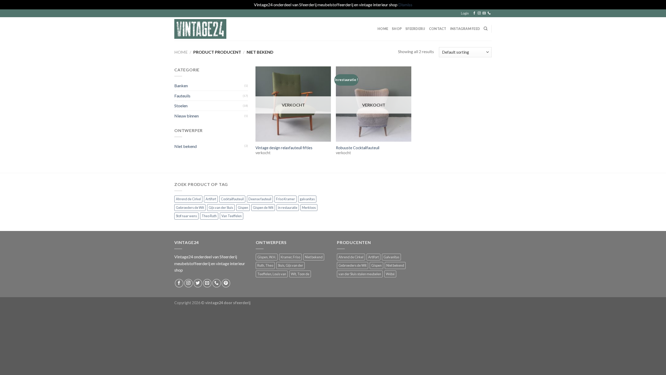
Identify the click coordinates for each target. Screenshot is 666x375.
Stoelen (181, 105)
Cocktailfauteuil (232, 199)
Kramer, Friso (290, 257)
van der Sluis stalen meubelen (359, 274)
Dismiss (405, 4)
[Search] (486, 29)
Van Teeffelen (231, 216)
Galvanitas (391, 257)
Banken (181, 85)
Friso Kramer (285, 199)
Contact (437, 29)
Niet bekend (185, 145)
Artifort (211, 199)
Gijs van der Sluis (221, 207)
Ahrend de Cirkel (188, 199)
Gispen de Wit (263, 207)
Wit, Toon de (300, 274)
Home (382, 29)
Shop (397, 29)
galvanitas (307, 199)
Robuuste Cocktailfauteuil (357, 148)
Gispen (243, 207)
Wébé (390, 274)
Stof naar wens (186, 216)
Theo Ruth (209, 216)
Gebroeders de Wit (190, 207)
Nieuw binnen (186, 115)
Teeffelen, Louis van (271, 274)
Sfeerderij (415, 29)
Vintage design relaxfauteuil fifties (283, 148)
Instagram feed (465, 29)
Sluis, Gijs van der (290, 265)
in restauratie (287, 207)
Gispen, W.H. (266, 257)
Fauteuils (182, 95)
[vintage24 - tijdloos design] (200, 29)
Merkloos (309, 207)
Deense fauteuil (259, 199)
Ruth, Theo (265, 265)
